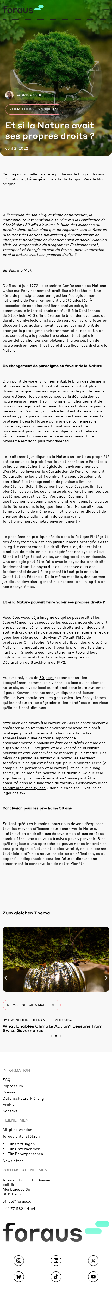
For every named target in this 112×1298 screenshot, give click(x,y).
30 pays (46, 677)
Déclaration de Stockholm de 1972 (34, 662)
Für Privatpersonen (25, 1153)
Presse (9, 1092)
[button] (6, 977)
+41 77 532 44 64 (19, 1208)
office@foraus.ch (18, 1201)
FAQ (6, 1079)
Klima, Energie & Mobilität (34, 109)
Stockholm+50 (22, 315)
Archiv (8, 1104)
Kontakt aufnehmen (25, 1170)
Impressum (13, 1085)
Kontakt (10, 1110)
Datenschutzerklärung (23, 1098)
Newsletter (13, 1160)
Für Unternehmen (24, 1148)
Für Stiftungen (21, 1143)
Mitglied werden (17, 1129)
